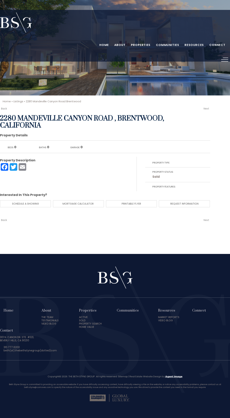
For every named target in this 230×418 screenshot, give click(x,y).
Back (4, 108)
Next (206, 108)
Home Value (86, 327)
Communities (167, 45)
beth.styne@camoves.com (37, 387)
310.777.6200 (12, 347)
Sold (156, 176)
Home (104, 45)
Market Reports (168, 317)
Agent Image (173, 376)
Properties (141, 45)
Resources (194, 45)
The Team (47, 317)
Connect (217, 45)
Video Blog (48, 323)
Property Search (90, 323)
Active (83, 317)
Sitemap (123, 376)
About (120, 45)
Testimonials (50, 320)
